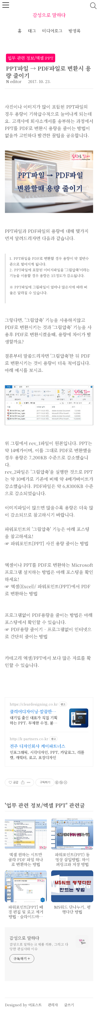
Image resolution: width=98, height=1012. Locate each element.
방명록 (75, 31)
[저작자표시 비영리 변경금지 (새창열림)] (60, 782)
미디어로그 (52, 31)
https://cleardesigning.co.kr (34, 704)
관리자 (53, 1004)
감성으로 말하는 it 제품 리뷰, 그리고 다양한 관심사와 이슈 (39, 946)
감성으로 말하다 (49, 14)
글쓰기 (69, 1004)
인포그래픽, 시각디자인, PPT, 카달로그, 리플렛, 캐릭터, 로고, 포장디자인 (47, 755)
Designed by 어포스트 (23, 1004)
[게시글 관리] (29, 782)
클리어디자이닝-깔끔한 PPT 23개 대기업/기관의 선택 (33, 711)
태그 (32, 31)
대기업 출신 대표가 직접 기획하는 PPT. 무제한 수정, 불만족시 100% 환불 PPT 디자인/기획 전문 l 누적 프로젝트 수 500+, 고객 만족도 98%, (34, 720)
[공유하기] (23, 782)
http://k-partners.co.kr (29, 739)
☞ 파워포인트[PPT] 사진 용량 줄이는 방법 (46, 543)
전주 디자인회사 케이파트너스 (37, 746)
